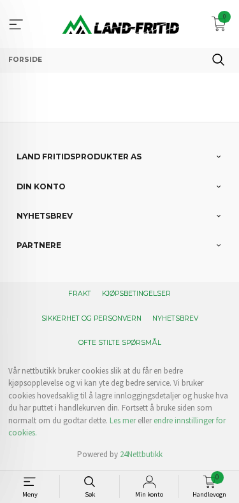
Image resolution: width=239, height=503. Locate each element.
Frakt (79, 293)
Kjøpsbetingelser (136, 293)
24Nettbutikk (141, 454)
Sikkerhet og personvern (91, 318)
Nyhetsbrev (175, 318)
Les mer (123, 420)
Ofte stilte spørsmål (119, 343)
